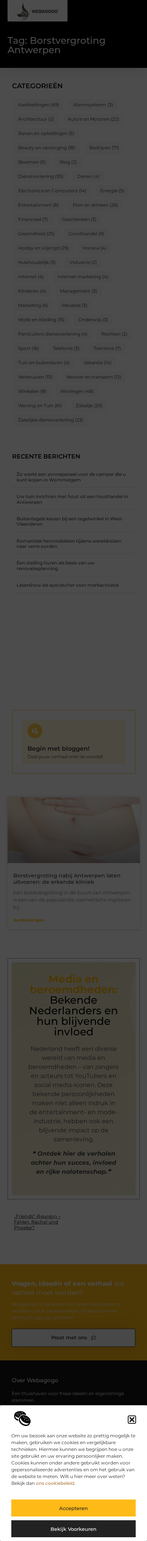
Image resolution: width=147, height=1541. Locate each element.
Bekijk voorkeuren (73, 1529)
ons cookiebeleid (55, 1483)
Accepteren (73, 1508)
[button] (132, 1419)
